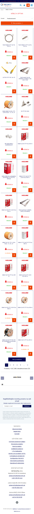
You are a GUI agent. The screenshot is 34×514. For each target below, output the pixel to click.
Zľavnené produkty (17, 444)
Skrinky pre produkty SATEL (17, 453)
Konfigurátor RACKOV (17, 458)
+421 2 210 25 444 (23, 1)
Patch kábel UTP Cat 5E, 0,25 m (9, 45)
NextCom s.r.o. (17, 511)
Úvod (2, 9)
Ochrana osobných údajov (17, 442)
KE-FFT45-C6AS (25, 111)
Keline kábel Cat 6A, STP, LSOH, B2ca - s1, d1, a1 (8, 112)
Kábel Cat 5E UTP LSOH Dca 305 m (25, 275)
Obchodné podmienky (17, 461)
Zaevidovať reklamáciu (17, 463)
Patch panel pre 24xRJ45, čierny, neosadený (25, 210)
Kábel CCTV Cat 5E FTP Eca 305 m (25, 243)
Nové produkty (17, 446)
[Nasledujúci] (31, 378)
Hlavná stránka (17, 429)
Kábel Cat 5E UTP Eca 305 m (9, 275)
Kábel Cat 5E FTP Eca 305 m (25, 143)
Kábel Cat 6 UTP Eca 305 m (25, 340)
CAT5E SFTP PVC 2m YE (9, 77)
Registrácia (17, 431)
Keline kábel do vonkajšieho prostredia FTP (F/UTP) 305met (9, 177)
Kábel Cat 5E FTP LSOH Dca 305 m (9, 210)
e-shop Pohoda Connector (24, 508)
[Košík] (28, 5)
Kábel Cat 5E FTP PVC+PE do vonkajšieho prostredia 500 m (9, 341)
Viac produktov (17, 359)
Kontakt (17, 434)
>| (27, 365)
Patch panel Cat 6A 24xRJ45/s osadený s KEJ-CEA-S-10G (25, 79)
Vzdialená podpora (17, 449)
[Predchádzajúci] (2, 378)
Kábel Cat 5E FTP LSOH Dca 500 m (9, 308)
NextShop (15, 508)
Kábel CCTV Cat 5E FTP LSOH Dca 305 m (25, 177)
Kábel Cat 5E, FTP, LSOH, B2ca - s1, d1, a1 (8, 243)
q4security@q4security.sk (10, 1)
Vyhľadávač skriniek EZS (17, 456)
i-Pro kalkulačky (17, 451)
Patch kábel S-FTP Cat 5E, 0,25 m (25, 45)
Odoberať (27, 406)
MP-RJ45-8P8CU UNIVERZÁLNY (9, 144)
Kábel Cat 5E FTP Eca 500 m (25, 307)
